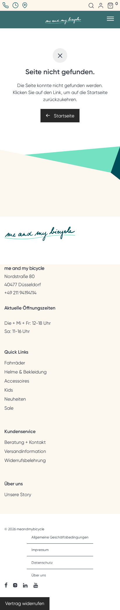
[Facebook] (5, 585)
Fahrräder (14, 363)
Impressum (40, 550)
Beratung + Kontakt (25, 442)
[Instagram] (15, 585)
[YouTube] (36, 585)
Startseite (63, 116)
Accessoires (16, 381)
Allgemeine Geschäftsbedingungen (60, 537)
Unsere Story (17, 494)
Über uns (38, 575)
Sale (8, 408)
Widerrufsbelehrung (25, 460)
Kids (8, 390)
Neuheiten (15, 399)
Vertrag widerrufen (24, 603)
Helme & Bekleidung (25, 372)
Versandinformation (25, 451)
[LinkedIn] (25, 585)
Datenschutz (42, 563)
